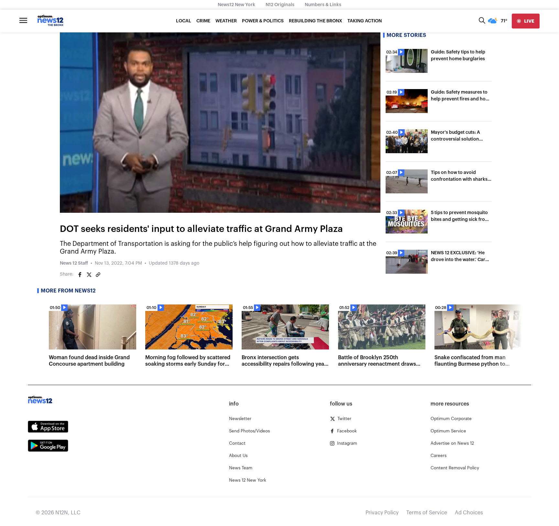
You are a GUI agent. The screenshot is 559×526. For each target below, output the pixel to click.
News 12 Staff (74, 263)
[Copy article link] (98, 274)
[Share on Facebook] (79, 274)
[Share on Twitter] (89, 274)
